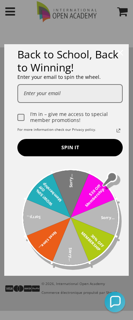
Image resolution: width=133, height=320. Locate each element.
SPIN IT (70, 147)
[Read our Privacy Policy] (118, 130)
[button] (115, 302)
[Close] (120, 52)
